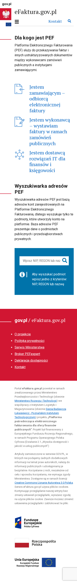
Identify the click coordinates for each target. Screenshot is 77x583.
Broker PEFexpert (27, 354)
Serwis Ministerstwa (29, 347)
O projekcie (23, 334)
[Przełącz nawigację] (18, 22)
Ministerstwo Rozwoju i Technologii (36, 400)
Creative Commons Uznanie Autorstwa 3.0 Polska (44, 482)
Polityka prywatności (29, 341)
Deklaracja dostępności (31, 360)
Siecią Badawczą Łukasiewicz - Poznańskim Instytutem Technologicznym (40, 413)
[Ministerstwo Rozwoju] (35, 542)
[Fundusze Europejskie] (28, 522)
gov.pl (6, 4)
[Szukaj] (69, 21)
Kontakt (55, 21)
